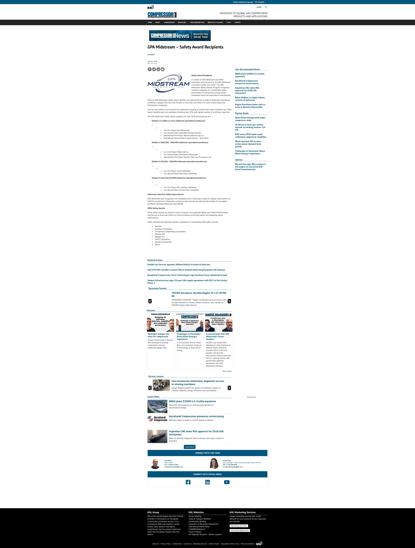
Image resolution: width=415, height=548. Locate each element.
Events (237, 22)
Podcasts (151, 315)
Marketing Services (239, 526)
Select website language (243, 2)
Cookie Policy (177, 544)
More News (227, 376)
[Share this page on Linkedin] (158, 69)
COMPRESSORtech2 (197, 529)
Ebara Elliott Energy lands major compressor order (250, 119)
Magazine (182, 22)
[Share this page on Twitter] (154, 69)
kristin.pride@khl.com (235, 471)
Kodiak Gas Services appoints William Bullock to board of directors (179, 264)
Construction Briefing (197, 521)
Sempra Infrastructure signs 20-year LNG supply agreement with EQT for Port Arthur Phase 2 (187, 281)
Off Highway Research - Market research (205, 534)
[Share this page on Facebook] (150, 69)
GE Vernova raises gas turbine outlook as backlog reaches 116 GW (250, 127)
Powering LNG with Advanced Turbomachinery (197, 293)
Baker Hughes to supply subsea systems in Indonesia (250, 98)
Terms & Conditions (247, 544)
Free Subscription (197, 22)
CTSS (228, 22)
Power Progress (195, 532)
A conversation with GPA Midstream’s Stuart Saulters (217, 341)
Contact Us (188, 544)
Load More (189, 452)
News (157, 22)
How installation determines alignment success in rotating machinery (198, 387)
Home (150, 22)
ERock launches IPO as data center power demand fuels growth (248, 144)
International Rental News (199, 527)
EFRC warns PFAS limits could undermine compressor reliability (250, 135)
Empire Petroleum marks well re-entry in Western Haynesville (250, 105)
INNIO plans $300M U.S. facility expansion (249, 75)
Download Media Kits (240, 530)
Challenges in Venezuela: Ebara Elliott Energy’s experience (189, 341)
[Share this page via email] (163, 69)
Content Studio (214, 544)
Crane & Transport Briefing (199, 519)
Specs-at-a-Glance (215, 22)
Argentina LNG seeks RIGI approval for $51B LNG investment (247, 90)
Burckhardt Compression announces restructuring (246, 82)
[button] (229, 303)
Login (259, 7)
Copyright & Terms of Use (230, 544)
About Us (155, 544)
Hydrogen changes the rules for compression (158, 340)
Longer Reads (169, 22)
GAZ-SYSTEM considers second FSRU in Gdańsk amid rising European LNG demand (186, 269)
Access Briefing (195, 516)
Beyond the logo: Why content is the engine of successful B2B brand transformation (250, 167)
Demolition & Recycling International (203, 524)
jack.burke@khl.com (176, 471)
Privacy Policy (166, 544)
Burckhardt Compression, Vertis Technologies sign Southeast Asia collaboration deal (187, 275)
